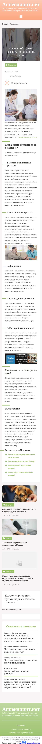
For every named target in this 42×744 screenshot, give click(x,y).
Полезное (14, 24)
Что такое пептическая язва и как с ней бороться (19, 650)
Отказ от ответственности (21, 729)
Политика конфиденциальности (21, 733)
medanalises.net (33, 743)
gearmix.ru (21, 743)
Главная (5, 24)
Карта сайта (21, 725)
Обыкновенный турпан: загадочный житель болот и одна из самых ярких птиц (19, 638)
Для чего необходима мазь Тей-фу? (21, 461)
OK (24, 741)
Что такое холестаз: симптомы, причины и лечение (20, 661)
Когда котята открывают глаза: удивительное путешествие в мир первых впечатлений (20, 684)
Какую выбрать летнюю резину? (16, 672)
